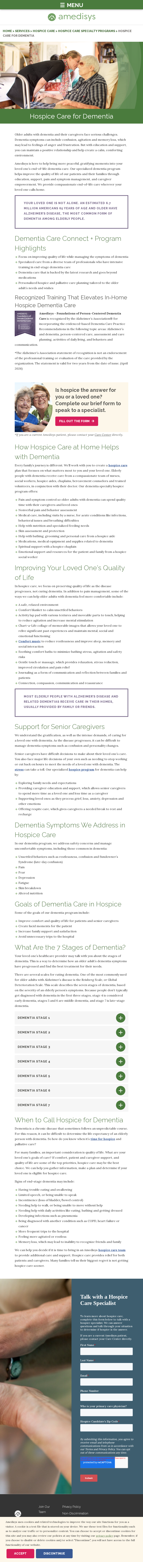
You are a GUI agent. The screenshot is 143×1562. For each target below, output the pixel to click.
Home (7, 31)
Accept (20, 1553)
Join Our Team (44, 1509)
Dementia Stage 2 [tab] (34, 1032)
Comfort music (29, 641)
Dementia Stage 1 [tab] (34, 1018)
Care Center (103, 435)
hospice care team (111, 1250)
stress (19, 769)
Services (22, 31)
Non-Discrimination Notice (75, 1516)
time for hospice (102, 1139)
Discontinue (54, 1553)
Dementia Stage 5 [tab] (34, 1076)
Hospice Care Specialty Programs (86, 31)
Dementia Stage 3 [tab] (34, 1047)
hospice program (81, 769)
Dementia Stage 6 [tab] (34, 1090)
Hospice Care (44, 31)
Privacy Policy (71, 1507)
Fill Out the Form (74, 421)
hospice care (117, 465)
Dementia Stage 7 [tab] (34, 1105)
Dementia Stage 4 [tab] (34, 1061)
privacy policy (104, 1535)
